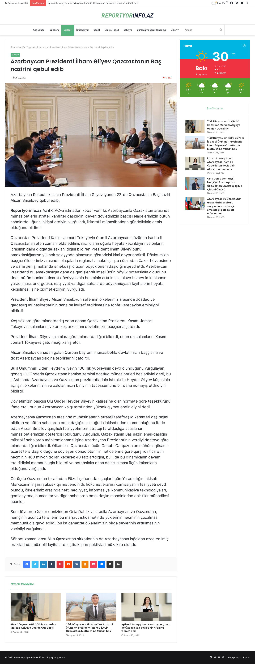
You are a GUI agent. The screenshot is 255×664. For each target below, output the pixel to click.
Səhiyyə (128, 29)
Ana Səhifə (39, 29)
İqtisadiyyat (82, 29)
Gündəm (54, 29)
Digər (174, 29)
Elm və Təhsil (112, 29)
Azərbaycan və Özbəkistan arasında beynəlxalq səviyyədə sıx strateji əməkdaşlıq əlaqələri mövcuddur (224, 206)
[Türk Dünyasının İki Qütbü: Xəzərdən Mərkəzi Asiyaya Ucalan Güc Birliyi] (36, 607)
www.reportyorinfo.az (26, 657)
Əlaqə (246, 657)
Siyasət (67, 29)
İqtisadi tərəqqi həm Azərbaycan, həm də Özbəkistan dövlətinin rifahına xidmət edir (145, 628)
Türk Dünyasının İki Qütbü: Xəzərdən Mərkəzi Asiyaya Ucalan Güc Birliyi (33, 626)
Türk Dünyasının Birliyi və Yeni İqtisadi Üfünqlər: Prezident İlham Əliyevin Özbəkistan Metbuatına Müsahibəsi (89, 628)
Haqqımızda (234, 657)
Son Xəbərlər (215, 108)
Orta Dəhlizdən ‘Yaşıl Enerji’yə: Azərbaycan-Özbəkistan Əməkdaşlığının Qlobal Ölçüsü (93, 3)
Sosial (97, 29)
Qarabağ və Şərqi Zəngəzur (151, 29)
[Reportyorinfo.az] (127, 15)
